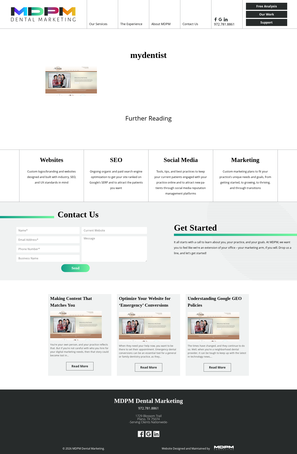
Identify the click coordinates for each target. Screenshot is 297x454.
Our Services (98, 24)
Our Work (266, 14)
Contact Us (190, 24)
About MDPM (160, 24)
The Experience (131, 24)
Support (266, 22)
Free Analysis (266, 6)
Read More (80, 366)
